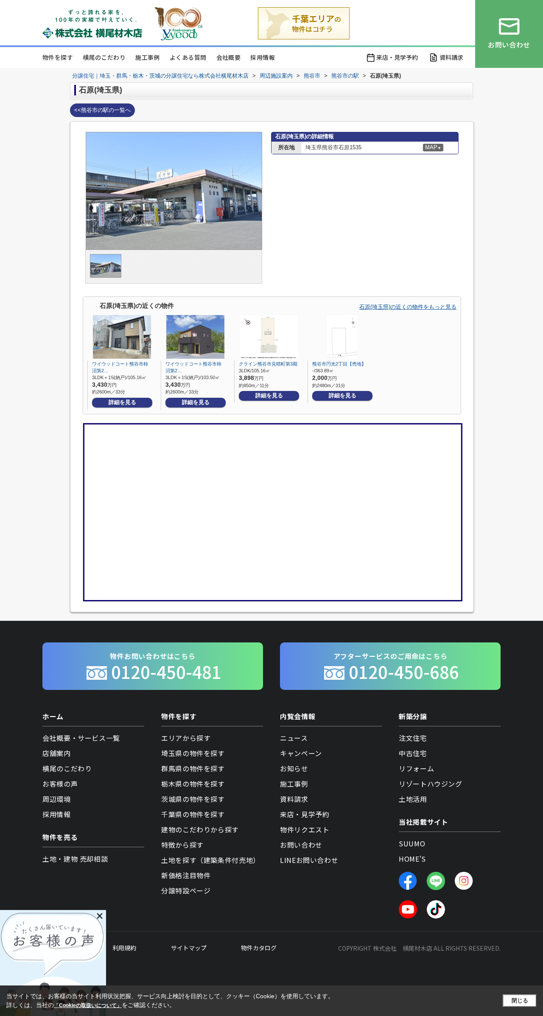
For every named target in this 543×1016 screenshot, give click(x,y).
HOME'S (412, 859)
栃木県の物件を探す (193, 784)
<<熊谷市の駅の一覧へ (102, 110)
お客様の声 (60, 784)
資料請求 (451, 57)
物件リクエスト (304, 829)
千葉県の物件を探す (193, 814)
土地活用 (413, 799)
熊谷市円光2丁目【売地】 (339, 363)
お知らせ (294, 768)
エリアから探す (185, 738)
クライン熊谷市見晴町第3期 (268, 363)
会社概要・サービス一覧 (81, 738)
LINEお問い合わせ (309, 860)
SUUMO (412, 843)
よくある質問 (188, 57)
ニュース (294, 738)
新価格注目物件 (185, 875)
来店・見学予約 (397, 57)
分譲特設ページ (185, 890)
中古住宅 (413, 753)
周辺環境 (56, 799)
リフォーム (416, 768)
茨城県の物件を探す (193, 799)
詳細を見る (122, 402)
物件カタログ (259, 947)
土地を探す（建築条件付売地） (210, 860)
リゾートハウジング (430, 784)
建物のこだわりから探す (200, 829)
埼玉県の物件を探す (193, 753)
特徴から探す (182, 845)
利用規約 (124, 947)
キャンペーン (301, 753)
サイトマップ (189, 947)
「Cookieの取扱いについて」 (88, 1005)
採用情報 (262, 57)
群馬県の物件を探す (193, 768)
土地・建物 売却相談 (75, 859)
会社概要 (228, 57)
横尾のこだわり (104, 57)
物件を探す (57, 57)
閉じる (520, 1000)
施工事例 (147, 57)
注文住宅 (413, 738)
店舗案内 (56, 753)
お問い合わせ (301, 845)
